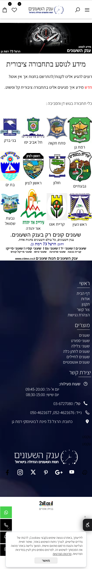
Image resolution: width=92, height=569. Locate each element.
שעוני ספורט (80, 340)
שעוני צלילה (80, 346)
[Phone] (6, 526)
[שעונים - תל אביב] (33, 136)
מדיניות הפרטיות (62, 554)
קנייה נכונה (74, 251)
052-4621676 (63, 412)
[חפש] (77, 8)
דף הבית (83, 293)
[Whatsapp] (6, 513)
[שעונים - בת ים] (10, 179)
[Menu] (87, 8)
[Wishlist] (14, 8)
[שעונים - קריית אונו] (57, 218)
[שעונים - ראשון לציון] (33, 177)
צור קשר (83, 309)
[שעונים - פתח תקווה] (57, 137)
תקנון (86, 304)
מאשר (46, 560)
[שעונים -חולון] (57, 177)
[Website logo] (46, 8)
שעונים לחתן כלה (76, 351)
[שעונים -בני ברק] (10, 135)
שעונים (84, 335)
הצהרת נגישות (79, 314)
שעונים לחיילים (78, 356)
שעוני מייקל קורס (21, 251)
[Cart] (4, 8)
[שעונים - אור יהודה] (33, 223)
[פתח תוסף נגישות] (87, 525)
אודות (85, 298)
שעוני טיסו (40, 251)
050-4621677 (40, 412)
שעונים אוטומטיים (76, 362)
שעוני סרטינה (57, 251)
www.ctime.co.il (25, 258)
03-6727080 (63, 403)
